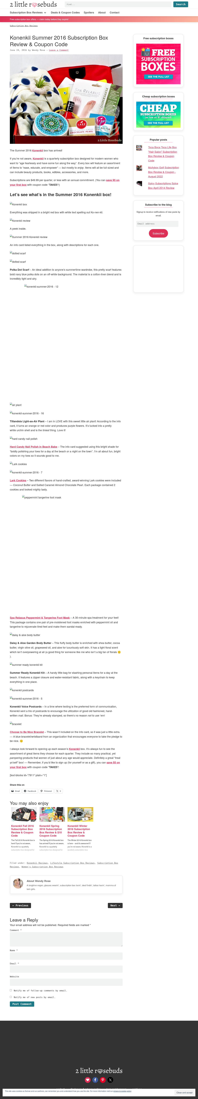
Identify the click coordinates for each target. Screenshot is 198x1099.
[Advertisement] (158, 269)
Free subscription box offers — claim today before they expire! (39, 19)
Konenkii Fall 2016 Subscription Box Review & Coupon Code (22, 831)
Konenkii (37, 150)
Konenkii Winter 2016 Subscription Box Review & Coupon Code (79, 831)
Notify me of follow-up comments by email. (40, 990)
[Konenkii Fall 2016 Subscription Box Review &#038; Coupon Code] (24, 814)
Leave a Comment (59, 50)
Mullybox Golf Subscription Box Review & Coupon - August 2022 (163, 171)
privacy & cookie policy (122, 1091)
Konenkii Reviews (37, 863)
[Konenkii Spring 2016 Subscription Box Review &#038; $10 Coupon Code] (52, 814)
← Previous (20, 905)
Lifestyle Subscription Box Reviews (72, 863)
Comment (16, 930)
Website (14, 976)
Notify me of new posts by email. (35, 997)
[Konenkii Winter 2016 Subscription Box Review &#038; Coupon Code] (80, 814)
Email (14, 963)
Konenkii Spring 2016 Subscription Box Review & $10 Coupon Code (50, 831)
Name (14, 950)
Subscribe (158, 233)
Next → (115, 905)
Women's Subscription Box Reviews (42, 866)
